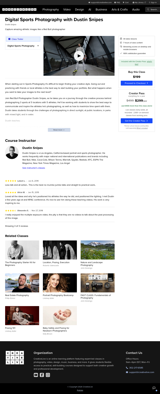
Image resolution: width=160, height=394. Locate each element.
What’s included (142, 128)
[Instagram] (48, 375)
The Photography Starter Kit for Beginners (20, 264)
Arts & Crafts (120, 9)
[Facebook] (42, 375)
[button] (154, 388)
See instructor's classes (33, 167)
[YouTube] (36, 375)
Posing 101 (10, 327)
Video (67, 9)
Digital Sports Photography (21, 45)
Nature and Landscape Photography (92, 264)
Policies (80, 390)
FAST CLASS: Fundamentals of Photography (96, 296)
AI (89, 9)
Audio (136, 9)
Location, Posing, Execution (56, 262)
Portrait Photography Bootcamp (58, 295)
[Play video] (79, 56)
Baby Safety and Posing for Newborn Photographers (56, 329)
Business (101, 9)
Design (79, 9)
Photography (50, 9)
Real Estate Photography (17, 295)
